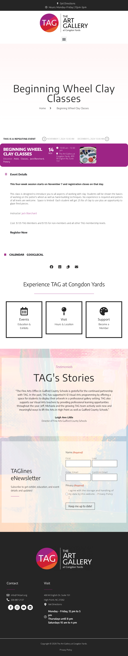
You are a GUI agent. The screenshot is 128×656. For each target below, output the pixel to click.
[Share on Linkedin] (60, 267)
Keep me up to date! (80, 506)
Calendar (16, 254)
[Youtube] (23, 607)
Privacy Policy (105, 493)
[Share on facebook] (51, 267)
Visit (64, 319)
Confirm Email (100, 472)
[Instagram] (17, 607)
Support (104, 319)
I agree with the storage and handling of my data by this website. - (91, 494)
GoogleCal (35, 254)
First (68, 458)
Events (24, 319)
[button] (64, 39)
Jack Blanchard (29, 213)
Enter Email (72, 472)
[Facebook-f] (10, 607)
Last (94, 458)
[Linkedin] (30, 607)
